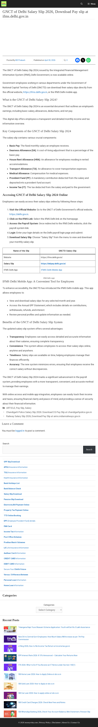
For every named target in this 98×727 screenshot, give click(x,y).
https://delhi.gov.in (18, 214)
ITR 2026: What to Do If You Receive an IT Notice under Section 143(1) (46, 665)
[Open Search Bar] (81, 4)
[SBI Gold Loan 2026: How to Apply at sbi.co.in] (10, 686)
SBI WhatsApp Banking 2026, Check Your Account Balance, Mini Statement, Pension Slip (54, 712)
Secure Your (15, 569)
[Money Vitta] (4, 4)
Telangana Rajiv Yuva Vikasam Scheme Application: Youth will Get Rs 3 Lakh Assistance (54, 627)
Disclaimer (56, 722)
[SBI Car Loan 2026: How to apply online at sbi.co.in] (10, 696)
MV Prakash (20, 60)
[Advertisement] (49, 38)
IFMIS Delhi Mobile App (51, 270)
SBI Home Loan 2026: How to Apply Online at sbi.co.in (39, 674)
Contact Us (75, 722)
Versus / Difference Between (16, 575)
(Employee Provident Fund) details (19, 521)
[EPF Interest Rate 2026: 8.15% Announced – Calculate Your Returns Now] (10, 658)
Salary (28, 408)
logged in (19, 430)
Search (6, 443)
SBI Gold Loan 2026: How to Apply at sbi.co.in (36, 684)
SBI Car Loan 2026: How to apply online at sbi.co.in (38, 693)
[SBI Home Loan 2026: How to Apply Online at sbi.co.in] (10, 677)
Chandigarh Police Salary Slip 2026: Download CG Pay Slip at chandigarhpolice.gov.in (49, 412)
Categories (49, 605)
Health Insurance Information (16, 478)
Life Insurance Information (16, 548)
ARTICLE (10, 408)
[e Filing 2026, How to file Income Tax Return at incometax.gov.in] (10, 649)
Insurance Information (16, 467)
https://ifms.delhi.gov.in (35, 92)
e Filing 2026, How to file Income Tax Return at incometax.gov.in (44, 646)
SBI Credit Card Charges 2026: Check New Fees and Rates (41, 702)
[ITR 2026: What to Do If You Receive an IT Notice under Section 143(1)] (10, 668)
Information (14, 532)
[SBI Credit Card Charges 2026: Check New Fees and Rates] (10, 705)
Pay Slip (20, 408)
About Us (66, 722)
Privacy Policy (45, 722)
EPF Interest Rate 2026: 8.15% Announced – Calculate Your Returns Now (47, 655)
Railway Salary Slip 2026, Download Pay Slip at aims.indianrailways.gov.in (43, 416)
